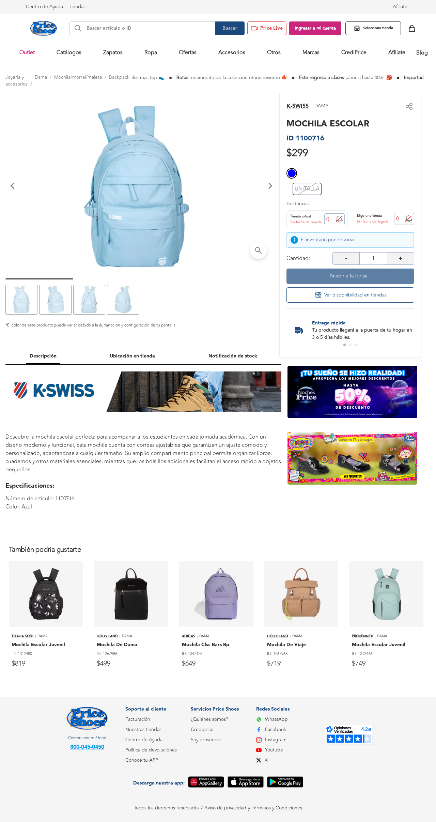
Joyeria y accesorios (16, 81)
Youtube (274, 750)
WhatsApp (276, 719)
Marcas (311, 52)
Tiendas (77, 6)
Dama (41, 77)
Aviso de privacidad (225, 808)
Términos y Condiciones (277, 808)
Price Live (271, 28)
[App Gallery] (206, 783)
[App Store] (246, 783)
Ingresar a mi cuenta (315, 28)
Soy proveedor (206, 739)
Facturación (137, 719)
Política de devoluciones (151, 750)
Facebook (275, 729)
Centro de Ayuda (143, 739)
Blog (422, 53)
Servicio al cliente (143, 790)
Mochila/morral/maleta (78, 77)
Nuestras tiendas (143, 729)
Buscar (229, 28)
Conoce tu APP (141, 760)
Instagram (275, 739)
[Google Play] (285, 783)
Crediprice (202, 729)
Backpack (119, 77)
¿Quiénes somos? (209, 719)
